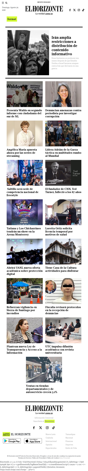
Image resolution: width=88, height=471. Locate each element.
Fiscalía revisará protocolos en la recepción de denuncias (63, 310)
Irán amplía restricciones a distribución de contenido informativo (64, 45)
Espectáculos (51, 448)
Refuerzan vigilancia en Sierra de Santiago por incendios (22, 310)
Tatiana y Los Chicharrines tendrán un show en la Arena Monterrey (24, 231)
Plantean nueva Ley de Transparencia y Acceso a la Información (24, 349)
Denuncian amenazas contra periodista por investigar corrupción (63, 113)
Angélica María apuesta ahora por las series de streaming (22, 153)
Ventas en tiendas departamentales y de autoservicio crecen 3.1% (41, 389)
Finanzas (69, 441)
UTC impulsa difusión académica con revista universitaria (59, 349)
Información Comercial (44, 418)
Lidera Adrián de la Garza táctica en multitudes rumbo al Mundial (63, 153)
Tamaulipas (70, 434)
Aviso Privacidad (65, 458)
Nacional (69, 438)
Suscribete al (43, 421)
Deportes (69, 445)
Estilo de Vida (71, 448)
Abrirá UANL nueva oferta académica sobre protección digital (25, 271)
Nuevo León (50, 434)
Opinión (49, 445)
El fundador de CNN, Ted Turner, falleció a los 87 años (63, 190)
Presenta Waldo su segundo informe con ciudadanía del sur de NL (24, 113)
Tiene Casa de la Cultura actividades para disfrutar (61, 269)
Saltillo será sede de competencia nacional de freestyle (22, 192)
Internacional (51, 441)
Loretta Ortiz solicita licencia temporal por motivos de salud (59, 231)
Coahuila (49, 438)
